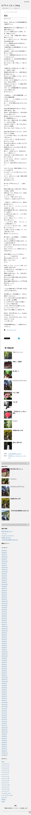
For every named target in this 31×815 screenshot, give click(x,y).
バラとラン (13, 479)
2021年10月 (5, 605)
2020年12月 (5, 626)
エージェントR (5, 780)
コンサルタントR (11, 330)
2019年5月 (4, 666)
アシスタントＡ (5, 763)
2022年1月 (4, 599)
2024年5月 (4, 565)
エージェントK (5, 776)
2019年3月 (4, 670)
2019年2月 (4, 672)
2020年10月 (5, 630)
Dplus (3, 761)
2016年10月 (5, 732)
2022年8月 (4, 586)
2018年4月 (4, 694)
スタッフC (4, 797)
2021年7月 (4, 611)
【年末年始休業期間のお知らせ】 (19, 510)
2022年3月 (4, 594)
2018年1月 (4, 700)
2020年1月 (4, 649)
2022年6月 (4, 590)
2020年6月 (4, 639)
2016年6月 (4, 740)
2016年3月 (4, 746)
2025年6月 (4, 559)
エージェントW (5, 784)
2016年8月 (4, 736)
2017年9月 (4, 708)
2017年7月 (4, 713)
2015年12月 (5, 753)
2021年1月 (4, 624)
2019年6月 (4, 664)
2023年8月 (4, 573)
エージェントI (5, 774)
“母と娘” (15, 402)
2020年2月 (4, 647)
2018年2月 (4, 698)
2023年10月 (5, 571)
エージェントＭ (5, 789)
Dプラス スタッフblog (11, 5)
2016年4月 (4, 744)
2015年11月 (4, 755)
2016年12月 (5, 727)
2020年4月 (4, 643)
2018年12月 (5, 677)
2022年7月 (4, 588)
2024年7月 (4, 563)
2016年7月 (4, 738)
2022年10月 (5, 584)
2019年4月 (4, 668)
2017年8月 (4, 710)
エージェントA (5, 765)
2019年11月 (4, 653)
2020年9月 (4, 632)
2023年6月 (4, 578)
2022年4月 (4, 592)
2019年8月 (4, 660)
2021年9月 (4, 607)
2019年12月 (5, 651)
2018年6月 (4, 689)
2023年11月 (4, 569)
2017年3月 (4, 721)
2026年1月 (4, 554)
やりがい (15, 421)
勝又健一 (4, 799)
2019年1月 (4, 675)
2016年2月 (4, 748)
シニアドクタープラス (7, 795)
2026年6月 (4, 552)
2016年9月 (4, 734)
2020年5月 (4, 641)
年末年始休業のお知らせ (14, 453)
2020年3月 (4, 645)
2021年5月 (4, 616)
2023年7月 (4, 575)
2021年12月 (5, 601)
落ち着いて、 (16, 371)
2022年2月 (4, 597)
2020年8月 (4, 635)
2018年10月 (5, 681)
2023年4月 (4, 582)
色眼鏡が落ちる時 (18, 430)
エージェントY (5, 786)
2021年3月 (4, 620)
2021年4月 (4, 618)
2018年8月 (4, 685)
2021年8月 (4, 609)
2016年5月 (4, 742)
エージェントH (5, 772)
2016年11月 (4, 729)
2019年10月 (5, 656)
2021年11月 (4, 603)
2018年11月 (4, 679)
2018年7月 (4, 687)
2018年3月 (4, 696)
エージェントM (5, 778)
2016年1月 (4, 750)
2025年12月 (5, 556)
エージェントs (5, 782)
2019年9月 (4, 658)
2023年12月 (5, 567)
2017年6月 (4, 715)
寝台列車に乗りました (16, 469)
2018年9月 (4, 683)
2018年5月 (4, 691)
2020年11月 (4, 628)
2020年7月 (4, 637)
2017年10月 (5, 706)
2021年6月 (4, 613)
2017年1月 (4, 725)
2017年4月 (4, 719)
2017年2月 (4, 723)
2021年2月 (4, 622)
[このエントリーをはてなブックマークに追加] (19, 338)
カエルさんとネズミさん (20, 380)
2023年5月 (4, 580)
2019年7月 (4, 662)
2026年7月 (4, 550)
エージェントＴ (5, 791)
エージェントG (5, 770)
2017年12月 (5, 702)
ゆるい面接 (16, 392)
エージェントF (5, 767)
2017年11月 (4, 704)
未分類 (3, 801)
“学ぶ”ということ (18, 352)
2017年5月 (4, 717)
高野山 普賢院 (17, 361)
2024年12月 (5, 561)
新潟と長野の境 (17, 442)
